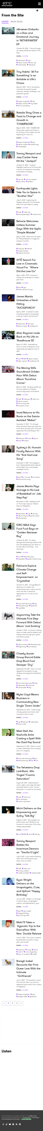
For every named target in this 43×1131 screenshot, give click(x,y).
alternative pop (28, 557)
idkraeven (32, 65)
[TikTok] (6, 1124)
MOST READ (17, 21)
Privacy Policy (26, 1117)
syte (24, 287)
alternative (21, 60)
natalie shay (34, 144)
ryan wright (27, 911)
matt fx (20, 952)
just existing (32, 646)
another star (36, 214)
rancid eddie (22, 687)
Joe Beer (25, 56)
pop (33, 142)
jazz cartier (21, 181)
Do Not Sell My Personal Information (11, 1119)
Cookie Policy (35, 1117)
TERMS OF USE (32, 1116)
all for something (24, 106)
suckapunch (34, 326)
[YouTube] (10, 1124)
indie (19, 212)
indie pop (21, 249)
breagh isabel (22, 996)
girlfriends (33, 996)
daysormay (22, 646)
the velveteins (22, 799)
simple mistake (23, 251)
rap (29, 514)
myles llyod (34, 722)
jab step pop (22, 518)
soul (19, 359)
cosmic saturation (24, 801)
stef (32, 760)
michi (30, 834)
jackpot (30, 181)
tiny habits (33, 103)
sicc (37, 760)
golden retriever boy (34, 559)
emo (29, 60)
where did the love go (25, 289)
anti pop (31, 324)
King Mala (21, 559)
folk (33, 101)
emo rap (33, 63)
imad (20, 441)
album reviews (23, 63)
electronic (21, 438)
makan (26, 441)
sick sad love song (24, 479)
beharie (29, 249)
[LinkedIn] (20, 1124)
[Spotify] (13, 1124)
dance (36, 438)
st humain (36, 477)
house (29, 438)
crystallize (21, 608)
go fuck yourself (23, 915)
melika (34, 954)
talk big (36, 834)
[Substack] (16, 1124)
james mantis (22, 326)
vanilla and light (23, 873)
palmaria (34, 606)
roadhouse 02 (34, 361)
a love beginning (31, 952)
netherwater (22, 65)
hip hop (20, 179)
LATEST (5, 21)
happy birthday (23, 913)
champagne (22, 146)
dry (30, 687)
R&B (24, 359)
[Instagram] (3, 1124)
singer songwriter (24, 101)
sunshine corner (23, 406)
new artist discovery (25, 603)
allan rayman (22, 361)
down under (22, 724)
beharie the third (23, 253)
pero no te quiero (24, 954)
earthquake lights (24, 214)
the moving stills (23, 403)
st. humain (26, 477)
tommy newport (31, 179)
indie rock (27, 212)
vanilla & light (36, 873)
